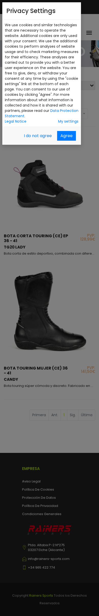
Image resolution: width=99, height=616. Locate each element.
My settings (68, 121)
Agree (66, 136)
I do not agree (38, 136)
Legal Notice (15, 121)
